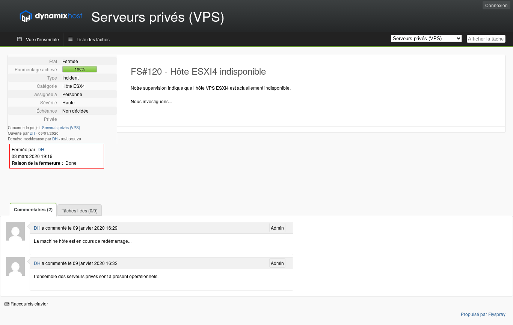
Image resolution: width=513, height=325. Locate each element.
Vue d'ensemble (42, 39)
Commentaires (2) (33, 209)
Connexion (496, 5)
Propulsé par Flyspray (483, 314)
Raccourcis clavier (28, 303)
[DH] (15, 238)
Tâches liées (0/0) (80, 210)
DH (32, 133)
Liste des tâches (93, 39)
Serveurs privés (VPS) (61, 127)
